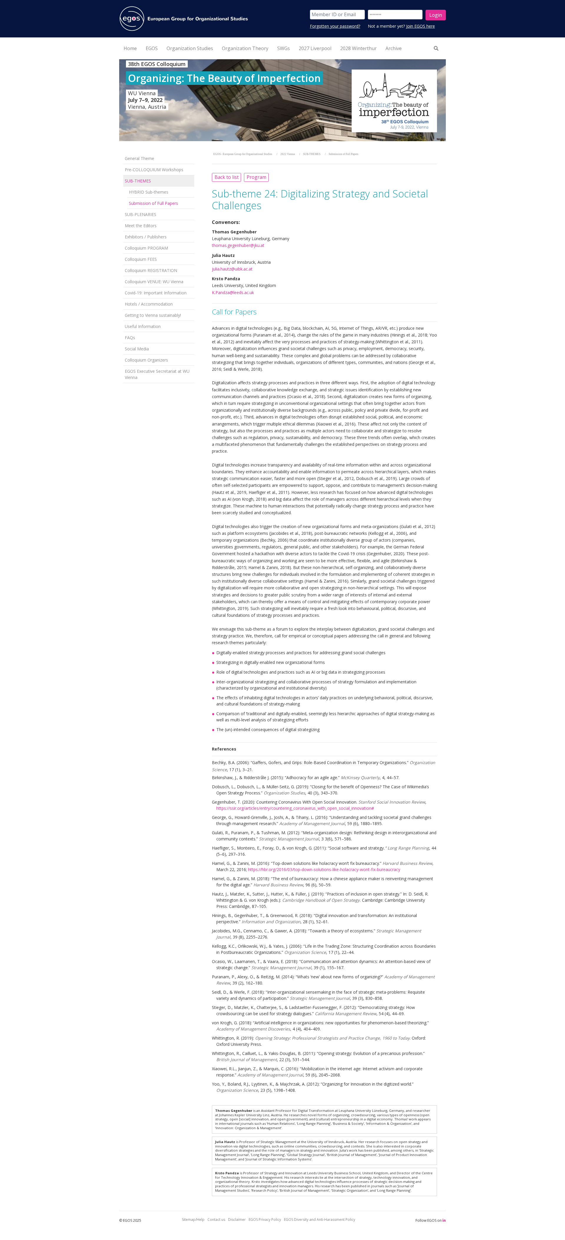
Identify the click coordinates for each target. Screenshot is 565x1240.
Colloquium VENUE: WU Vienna (154, 281)
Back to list (227, 177)
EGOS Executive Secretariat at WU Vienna (157, 374)
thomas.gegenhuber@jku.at (238, 245)
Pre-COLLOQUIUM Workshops (154, 169)
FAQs (130, 337)
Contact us (216, 1219)
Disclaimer (237, 1219)
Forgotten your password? (335, 26)
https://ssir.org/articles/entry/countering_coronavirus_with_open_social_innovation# (295, 808)
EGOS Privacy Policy (265, 1219)
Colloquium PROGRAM (146, 248)
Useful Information (143, 326)
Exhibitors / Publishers (146, 237)
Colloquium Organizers (146, 360)
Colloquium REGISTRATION (151, 270)
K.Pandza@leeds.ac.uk (233, 292)
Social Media (137, 349)
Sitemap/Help (193, 1219)
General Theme (139, 158)
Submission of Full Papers (153, 203)
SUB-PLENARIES (140, 214)
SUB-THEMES (138, 181)
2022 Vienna (287, 154)
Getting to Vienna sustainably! (153, 315)
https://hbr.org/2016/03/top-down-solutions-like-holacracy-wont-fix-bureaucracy (324, 869)
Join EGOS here (420, 26)
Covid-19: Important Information (156, 293)
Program (256, 177)
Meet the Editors (141, 225)
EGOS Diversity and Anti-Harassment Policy (319, 1219)
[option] (282, 100)
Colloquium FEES (141, 259)
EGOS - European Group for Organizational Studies (242, 154)
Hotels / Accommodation (149, 304)
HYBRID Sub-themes (148, 192)
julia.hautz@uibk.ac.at (232, 269)
